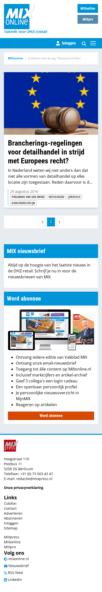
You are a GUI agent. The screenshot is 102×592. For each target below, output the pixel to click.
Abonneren (13, 518)
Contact (10, 508)
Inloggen (11, 523)
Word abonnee (51, 415)
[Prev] (42, 222)
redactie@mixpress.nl (34, 478)
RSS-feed (15, 572)
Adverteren (13, 513)
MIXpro (88, 19)
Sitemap (11, 528)
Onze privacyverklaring (23, 487)
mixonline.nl (18, 558)
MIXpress (11, 537)
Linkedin (14, 579)
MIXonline (87, 8)
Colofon (10, 503)
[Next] (59, 222)
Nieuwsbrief (18, 565)
